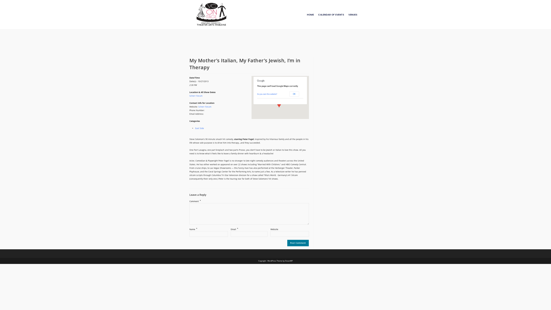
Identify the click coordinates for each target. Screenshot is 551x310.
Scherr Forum (195, 95)
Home (310, 14)
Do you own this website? (267, 94)
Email (234, 229)
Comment (195, 201)
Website (274, 229)
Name (193, 229)
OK (294, 94)
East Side (199, 128)
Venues (352, 14)
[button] (279, 104)
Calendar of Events (331, 14)
